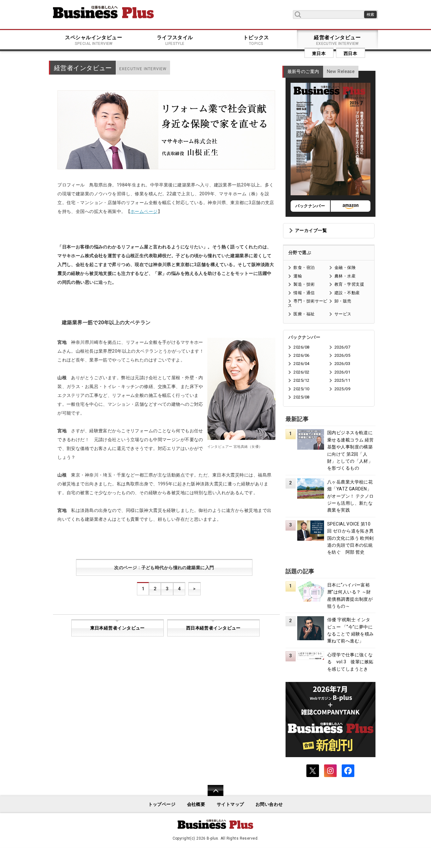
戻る (212, 794)
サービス (342, 314)
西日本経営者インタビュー (213, 628)
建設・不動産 (347, 292)
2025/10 (301, 388)
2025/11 (342, 380)
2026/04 (301, 363)
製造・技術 (304, 284)
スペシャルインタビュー (93, 40)
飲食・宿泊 (304, 267)
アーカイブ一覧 (311, 230)
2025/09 (342, 388)
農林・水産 (345, 276)
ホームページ (144, 211)
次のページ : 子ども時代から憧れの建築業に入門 (164, 567)
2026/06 (301, 355)
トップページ (162, 804)
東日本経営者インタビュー (117, 628)
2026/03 (342, 363)
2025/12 (301, 380)
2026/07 (342, 347)
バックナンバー (310, 206)
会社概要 (196, 804)
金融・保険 (345, 267)
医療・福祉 (304, 314)
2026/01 (342, 372)
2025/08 (301, 397)
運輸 (297, 276)
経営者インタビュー (337, 40)
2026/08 (301, 347)
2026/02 (301, 372)
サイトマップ (230, 804)
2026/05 (342, 355)
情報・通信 (304, 292)
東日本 (319, 53)
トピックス (256, 40)
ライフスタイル (175, 40)
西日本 (350, 53)
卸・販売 (342, 301)
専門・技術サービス (307, 303)
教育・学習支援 (349, 284)
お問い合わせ (269, 804)
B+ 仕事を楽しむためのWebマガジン (103, 12)
